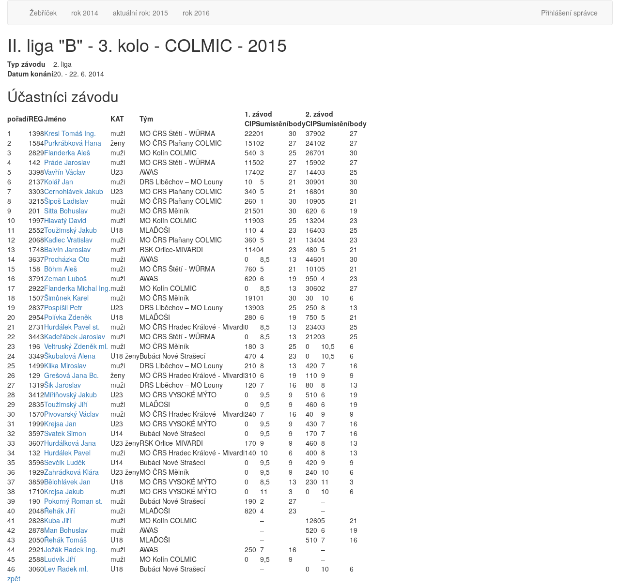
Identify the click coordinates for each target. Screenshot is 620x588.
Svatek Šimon (65, 433)
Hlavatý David (65, 220)
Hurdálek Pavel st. (72, 327)
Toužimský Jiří (66, 404)
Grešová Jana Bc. (71, 375)
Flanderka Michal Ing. (77, 288)
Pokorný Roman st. (73, 501)
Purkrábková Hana (72, 143)
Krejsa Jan (60, 423)
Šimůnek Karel (66, 297)
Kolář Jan (58, 181)
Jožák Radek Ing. (70, 549)
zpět (13, 578)
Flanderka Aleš (67, 152)
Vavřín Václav (64, 172)
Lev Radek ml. (66, 568)
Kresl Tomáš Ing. (70, 133)
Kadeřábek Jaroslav (74, 336)
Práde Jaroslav (67, 162)
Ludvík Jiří (60, 559)
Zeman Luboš (65, 278)
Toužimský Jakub (70, 230)
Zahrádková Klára (71, 472)
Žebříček (43, 12)
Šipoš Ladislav (66, 201)
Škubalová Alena (69, 356)
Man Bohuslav (66, 530)
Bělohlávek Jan (67, 481)
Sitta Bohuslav (66, 210)
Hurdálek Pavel (67, 452)
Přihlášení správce (569, 12)
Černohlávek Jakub (73, 191)
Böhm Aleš (60, 268)
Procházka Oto (67, 259)
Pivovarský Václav (71, 414)
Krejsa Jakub (64, 491)
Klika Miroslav (65, 365)
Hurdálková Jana (70, 443)
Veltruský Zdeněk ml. (76, 346)
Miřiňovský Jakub (70, 394)
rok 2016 (196, 12)
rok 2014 (84, 12)
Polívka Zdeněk (68, 317)
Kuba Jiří (57, 520)
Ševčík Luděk (64, 462)
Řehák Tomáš (65, 539)
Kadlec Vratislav (68, 239)
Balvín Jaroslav (67, 249)
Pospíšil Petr (63, 307)
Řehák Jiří (59, 510)
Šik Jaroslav (62, 385)
